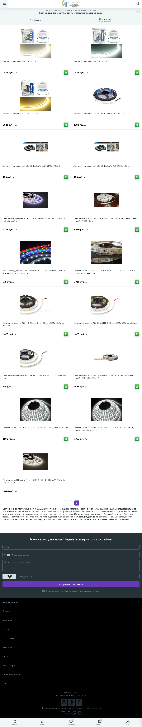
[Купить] (66, 72)
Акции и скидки (10, 602)
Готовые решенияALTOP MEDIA (68, 713)
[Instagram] (64, 702)
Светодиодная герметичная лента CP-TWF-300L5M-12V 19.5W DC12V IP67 (34, 376)
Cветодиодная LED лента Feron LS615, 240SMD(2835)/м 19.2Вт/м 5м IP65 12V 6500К (33, 219)
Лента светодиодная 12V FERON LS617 (20, 61)
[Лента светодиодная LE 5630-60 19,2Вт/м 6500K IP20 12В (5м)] (35, 147)
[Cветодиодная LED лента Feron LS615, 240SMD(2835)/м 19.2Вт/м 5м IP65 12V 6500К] (35, 199)
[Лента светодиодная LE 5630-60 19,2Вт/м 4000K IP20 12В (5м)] (106, 147)
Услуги (5, 629)
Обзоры (6, 656)
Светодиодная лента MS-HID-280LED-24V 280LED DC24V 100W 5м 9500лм (33, 324)
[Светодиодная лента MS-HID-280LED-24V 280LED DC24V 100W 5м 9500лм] (35, 304)
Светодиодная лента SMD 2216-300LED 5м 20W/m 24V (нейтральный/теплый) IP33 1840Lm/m (105, 219)
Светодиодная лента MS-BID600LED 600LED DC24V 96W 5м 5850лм (105, 323)
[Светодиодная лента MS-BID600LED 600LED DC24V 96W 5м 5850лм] (106, 304)
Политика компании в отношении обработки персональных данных (71, 708)
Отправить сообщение (71, 584)
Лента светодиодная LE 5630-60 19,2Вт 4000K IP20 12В (99, 113)
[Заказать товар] (66, 491)
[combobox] (8, 554)
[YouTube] (71, 702)
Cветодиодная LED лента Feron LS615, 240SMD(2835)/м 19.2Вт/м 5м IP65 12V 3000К (33, 481)
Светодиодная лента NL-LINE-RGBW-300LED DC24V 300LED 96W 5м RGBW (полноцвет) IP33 (104, 272)
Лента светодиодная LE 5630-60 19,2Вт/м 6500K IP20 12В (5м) (31, 166)
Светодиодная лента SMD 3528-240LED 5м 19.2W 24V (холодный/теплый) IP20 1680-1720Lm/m (103, 376)
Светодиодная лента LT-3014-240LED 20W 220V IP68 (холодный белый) (35, 428)
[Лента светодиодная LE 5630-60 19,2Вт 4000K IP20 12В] (106, 95)
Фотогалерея (9, 665)
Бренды (6, 611)
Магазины (7, 620)
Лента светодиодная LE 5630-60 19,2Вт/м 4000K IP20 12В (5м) (102, 166)
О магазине (8, 638)
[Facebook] (79, 702)
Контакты (7, 683)
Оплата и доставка (11, 674)
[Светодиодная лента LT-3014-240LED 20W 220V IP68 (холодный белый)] (35, 409)
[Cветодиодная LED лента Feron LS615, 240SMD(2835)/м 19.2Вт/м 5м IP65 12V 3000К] (35, 461)
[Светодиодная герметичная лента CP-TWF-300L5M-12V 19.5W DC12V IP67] (35, 357)
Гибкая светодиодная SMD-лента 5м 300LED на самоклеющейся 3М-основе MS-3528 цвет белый (34, 272)
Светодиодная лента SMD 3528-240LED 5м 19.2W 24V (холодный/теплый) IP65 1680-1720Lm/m (103, 429)
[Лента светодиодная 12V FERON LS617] (35, 42)
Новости (7, 647)
